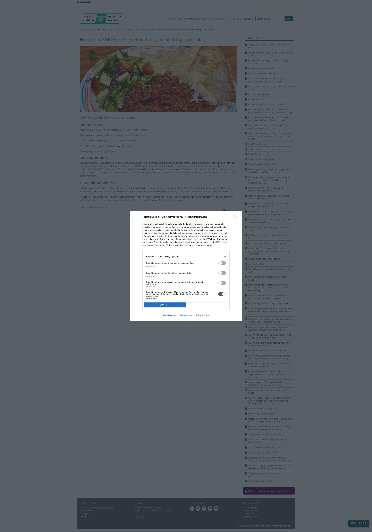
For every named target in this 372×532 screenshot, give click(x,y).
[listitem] (186, 256)
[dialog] (186, 266)
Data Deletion (169, 315)
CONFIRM (165, 305)
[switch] (222, 263)
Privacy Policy (202, 315)
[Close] (236, 217)
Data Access (186, 315)
